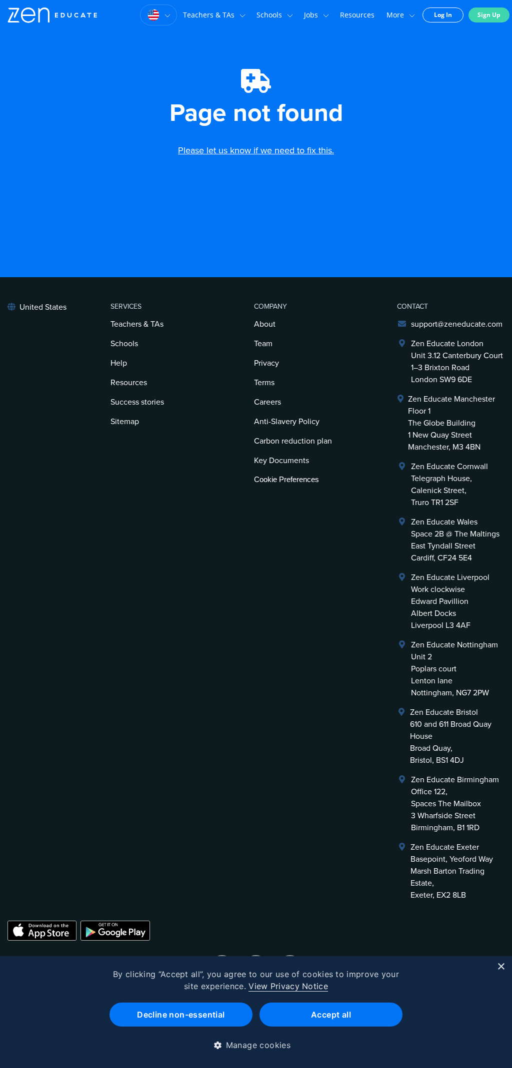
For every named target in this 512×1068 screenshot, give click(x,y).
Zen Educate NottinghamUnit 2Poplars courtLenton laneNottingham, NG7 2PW (454, 669)
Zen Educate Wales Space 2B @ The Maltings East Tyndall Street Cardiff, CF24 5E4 (455, 540)
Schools (269, 14)
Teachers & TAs (208, 14)
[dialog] (256, 1012)
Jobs (311, 14)
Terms (264, 383)
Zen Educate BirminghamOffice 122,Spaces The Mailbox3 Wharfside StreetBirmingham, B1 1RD (455, 804)
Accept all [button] (331, 1015)
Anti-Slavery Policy (287, 422)
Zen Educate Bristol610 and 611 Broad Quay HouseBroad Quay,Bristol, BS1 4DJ (451, 736)
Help (118, 363)
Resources (357, 14)
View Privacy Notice (288, 986)
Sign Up (489, 14)
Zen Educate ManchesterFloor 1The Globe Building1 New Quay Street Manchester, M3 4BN (451, 423)
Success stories (137, 402)
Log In (443, 14)
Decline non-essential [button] (180, 1015)
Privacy (266, 363)
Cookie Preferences (286, 479)
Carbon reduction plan (293, 441)
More (395, 14)
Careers (267, 402)
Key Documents (281, 461)
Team (263, 344)
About (265, 324)
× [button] (500, 967)
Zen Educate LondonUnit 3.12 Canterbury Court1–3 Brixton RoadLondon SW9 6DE (457, 362)
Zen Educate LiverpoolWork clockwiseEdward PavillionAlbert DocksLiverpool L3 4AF (450, 601)
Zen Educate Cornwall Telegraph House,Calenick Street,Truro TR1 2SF (449, 485)
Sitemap (124, 422)
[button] (256, 1045)
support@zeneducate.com (456, 324)
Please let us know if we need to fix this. (256, 150)
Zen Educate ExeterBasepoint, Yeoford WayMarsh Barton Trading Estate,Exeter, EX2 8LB (451, 871)
